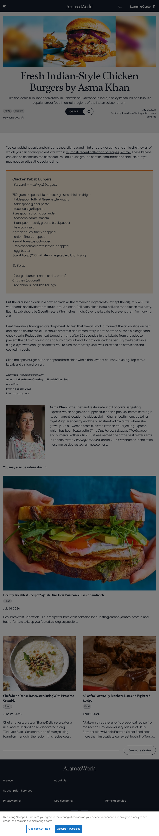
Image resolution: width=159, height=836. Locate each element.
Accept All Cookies (68, 828)
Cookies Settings (39, 828)
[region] (79, 823)
